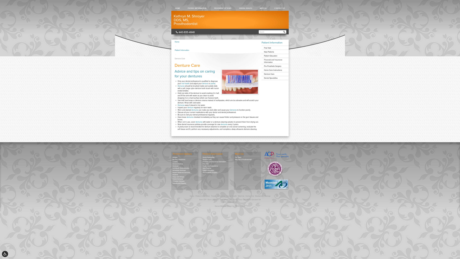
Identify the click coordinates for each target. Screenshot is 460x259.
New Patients (269, 52)
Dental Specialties (271, 78)
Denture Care (269, 74)
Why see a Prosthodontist (243, 159)
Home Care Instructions (273, 70)
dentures (195, 110)
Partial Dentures (177, 179)
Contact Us (279, 8)
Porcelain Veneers (178, 181)
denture (205, 83)
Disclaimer (259, 196)
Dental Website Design (223, 206)
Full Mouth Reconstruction (181, 168)
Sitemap (267, 196)
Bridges (175, 157)
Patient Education (270, 56)
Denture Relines (177, 164)
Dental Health (245, 8)
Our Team (238, 157)
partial (213, 83)
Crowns (175, 162)
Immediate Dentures (179, 170)
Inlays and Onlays (178, 177)
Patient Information (197, 8)
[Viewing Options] (5, 254)
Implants (175, 175)
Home (177, 8)
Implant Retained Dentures (181, 172)
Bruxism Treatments (178, 159)
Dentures (181, 86)
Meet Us (263, 8)
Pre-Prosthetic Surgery (272, 66)
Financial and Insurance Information (273, 61)
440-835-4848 (186, 32)
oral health (185, 83)
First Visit (267, 48)
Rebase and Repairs (179, 183)
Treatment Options (222, 8)
